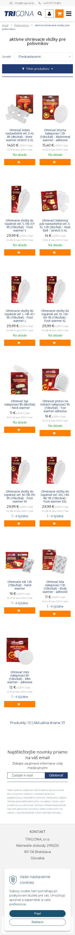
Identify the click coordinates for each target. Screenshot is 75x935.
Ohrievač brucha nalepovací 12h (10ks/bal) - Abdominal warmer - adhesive (55, 135)
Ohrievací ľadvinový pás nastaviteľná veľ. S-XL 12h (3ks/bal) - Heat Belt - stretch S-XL (55, 225)
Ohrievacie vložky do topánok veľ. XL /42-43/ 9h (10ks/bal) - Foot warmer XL (55, 315)
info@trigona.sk (24, 3)
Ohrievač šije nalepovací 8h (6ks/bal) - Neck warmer (19, 404)
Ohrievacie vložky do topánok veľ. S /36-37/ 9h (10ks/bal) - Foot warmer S (20, 225)
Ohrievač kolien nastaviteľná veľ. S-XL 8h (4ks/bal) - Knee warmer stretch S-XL (19, 135)
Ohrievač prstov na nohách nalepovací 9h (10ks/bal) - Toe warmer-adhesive (55, 406)
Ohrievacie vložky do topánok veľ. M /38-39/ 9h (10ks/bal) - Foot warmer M (19, 496)
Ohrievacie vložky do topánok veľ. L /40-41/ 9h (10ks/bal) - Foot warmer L (20, 315)
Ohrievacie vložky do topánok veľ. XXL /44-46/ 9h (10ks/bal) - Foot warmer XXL (55, 496)
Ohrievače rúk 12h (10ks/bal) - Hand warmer (20, 585)
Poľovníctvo (21, 25)
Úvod (5, 25)
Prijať (37, 913)
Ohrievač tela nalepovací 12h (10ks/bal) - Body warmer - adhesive (55, 586)
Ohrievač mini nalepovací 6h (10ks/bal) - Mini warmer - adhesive (19, 677)
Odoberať (56, 775)
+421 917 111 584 (52, 3)
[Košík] (59, 13)
